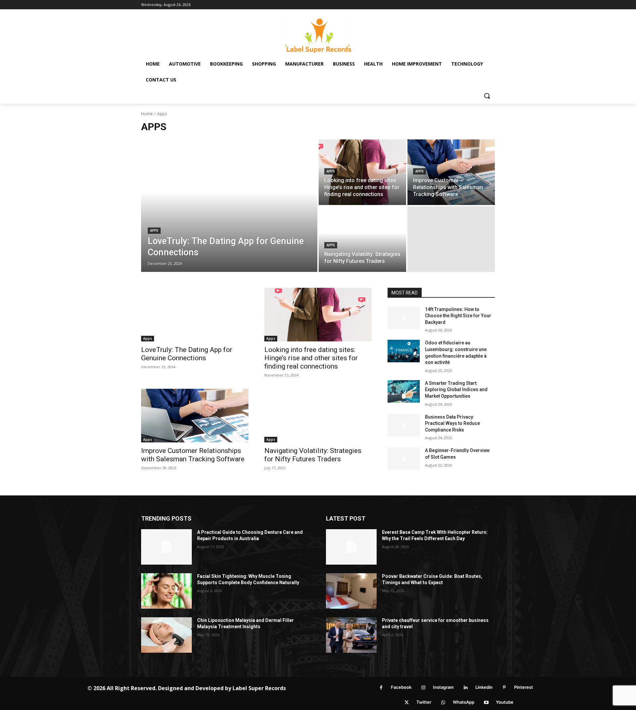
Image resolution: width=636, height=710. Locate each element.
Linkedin (484, 687)
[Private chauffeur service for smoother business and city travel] (351, 635)
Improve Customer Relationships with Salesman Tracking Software (192, 455)
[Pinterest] (504, 687)
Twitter (423, 702)
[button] (487, 96)
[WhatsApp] (443, 702)
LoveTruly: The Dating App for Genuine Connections (186, 354)
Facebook (401, 687)
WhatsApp (463, 702)
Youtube (504, 702)
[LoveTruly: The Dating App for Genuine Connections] (229, 205)
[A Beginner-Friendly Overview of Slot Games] (404, 458)
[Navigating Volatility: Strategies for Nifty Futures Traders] (362, 239)
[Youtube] (486, 702)
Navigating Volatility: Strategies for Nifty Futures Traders (312, 455)
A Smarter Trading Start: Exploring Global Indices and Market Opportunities (456, 389)
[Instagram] (423, 687)
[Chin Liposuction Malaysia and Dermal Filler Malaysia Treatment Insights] (166, 635)
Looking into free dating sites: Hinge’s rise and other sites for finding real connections (311, 358)
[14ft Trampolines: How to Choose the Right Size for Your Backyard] (404, 317)
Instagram (443, 687)
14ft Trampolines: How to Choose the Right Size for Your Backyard (458, 316)
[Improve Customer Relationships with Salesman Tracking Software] (451, 172)
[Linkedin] (465, 687)
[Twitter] (406, 702)
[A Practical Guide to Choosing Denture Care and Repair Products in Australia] (166, 547)
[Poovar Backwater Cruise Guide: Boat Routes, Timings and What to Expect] (351, 591)
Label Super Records (259, 688)
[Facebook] (381, 687)
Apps (154, 230)
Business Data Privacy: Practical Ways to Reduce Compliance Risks (452, 423)
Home (147, 114)
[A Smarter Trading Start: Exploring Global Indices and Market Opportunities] (404, 391)
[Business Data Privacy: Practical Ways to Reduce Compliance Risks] (404, 425)
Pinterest (523, 687)
